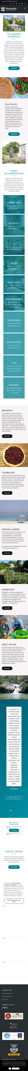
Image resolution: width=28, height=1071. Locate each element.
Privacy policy (15, 1068)
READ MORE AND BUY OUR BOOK (14, 900)
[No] (26, 1065)
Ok (10, 1068)
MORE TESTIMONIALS (14, 797)
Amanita (14, 1026)
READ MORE (14, 68)
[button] (2, 88)
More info (7, 436)
